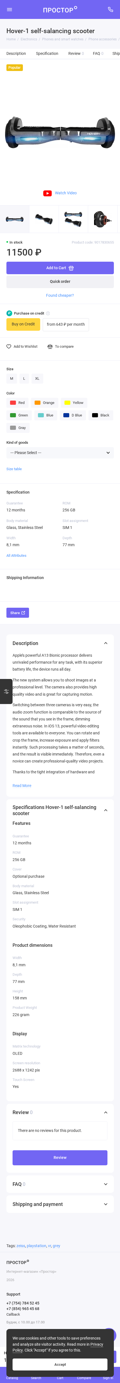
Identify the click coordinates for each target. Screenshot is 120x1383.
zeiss (20, 1246)
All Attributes (16, 555)
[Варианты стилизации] (6, 691)
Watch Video (65, 193)
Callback (13, 1314)
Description (16, 53)
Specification (47, 53)
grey (56, 1246)
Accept (60, 1364)
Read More (22, 785)
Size (9, 369)
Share (15, 613)
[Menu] (9, 9)
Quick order (60, 281)
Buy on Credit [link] (23, 324)
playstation (36, 1246)
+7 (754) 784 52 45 (22, 1303)
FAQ (98, 53)
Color (10, 393)
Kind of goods (17, 442)
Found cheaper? (60, 295)
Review (76, 53)
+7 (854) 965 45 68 (22, 1308)
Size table (14, 469)
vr (49, 1246)
